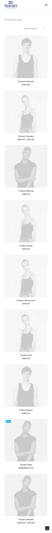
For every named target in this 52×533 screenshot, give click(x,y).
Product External (26, 191)
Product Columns (26, 136)
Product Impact (26, 410)
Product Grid (26, 355)
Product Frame (26, 246)
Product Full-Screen (26, 300)
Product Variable (26, 519)
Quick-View (44, 38)
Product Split (26, 465)
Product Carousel (26, 81)
